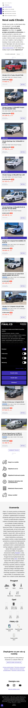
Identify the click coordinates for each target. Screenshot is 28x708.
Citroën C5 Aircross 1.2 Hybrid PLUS (13, 402)
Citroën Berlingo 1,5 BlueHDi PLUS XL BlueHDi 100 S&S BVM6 (13, 208)
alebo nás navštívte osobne (14, 689)
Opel (14, 600)
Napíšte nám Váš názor (14, 662)
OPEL (15, 559)
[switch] (24, 353)
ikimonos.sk (14, 705)
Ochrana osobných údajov (8, 667)
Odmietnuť (14, 382)
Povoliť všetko (14, 373)
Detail (23, 84)
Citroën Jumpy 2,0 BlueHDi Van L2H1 (13, 175)
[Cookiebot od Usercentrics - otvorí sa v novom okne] (20, 324)
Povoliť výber (14, 377)
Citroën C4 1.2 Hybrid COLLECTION (13, 306)
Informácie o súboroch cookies (18, 670)
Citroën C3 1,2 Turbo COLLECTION (12, 75)
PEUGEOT (17, 553)
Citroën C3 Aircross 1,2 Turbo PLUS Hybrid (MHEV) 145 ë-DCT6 (13, 274)
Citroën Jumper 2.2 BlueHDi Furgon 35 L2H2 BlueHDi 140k (13, 108)
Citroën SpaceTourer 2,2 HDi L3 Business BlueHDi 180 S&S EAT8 (12, 434)
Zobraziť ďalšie (14, 450)
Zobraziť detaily (20, 368)
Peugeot (14, 581)
